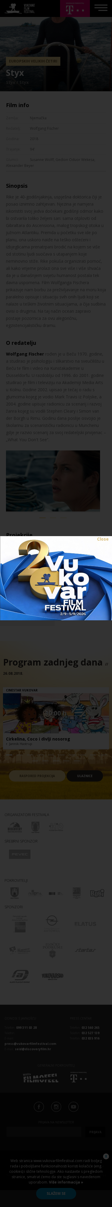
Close (103, 539)
